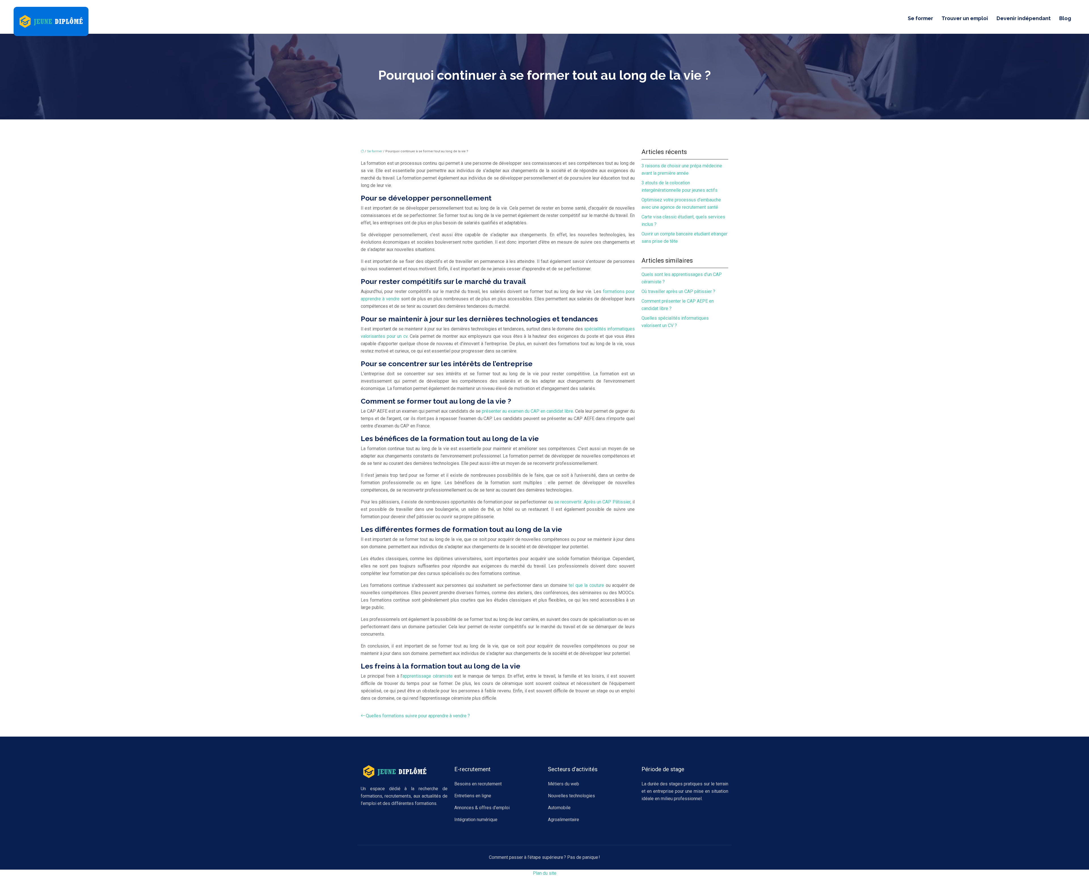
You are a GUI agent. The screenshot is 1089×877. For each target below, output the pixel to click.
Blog (1065, 18)
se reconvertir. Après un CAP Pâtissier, (592, 502)
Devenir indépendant (1024, 18)
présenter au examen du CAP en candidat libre (527, 411)
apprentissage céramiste (427, 676)
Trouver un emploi (965, 18)
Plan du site (544, 873)
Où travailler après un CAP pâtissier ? (678, 291)
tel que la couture (586, 585)
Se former (920, 18)
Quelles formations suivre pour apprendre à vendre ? (418, 715)
